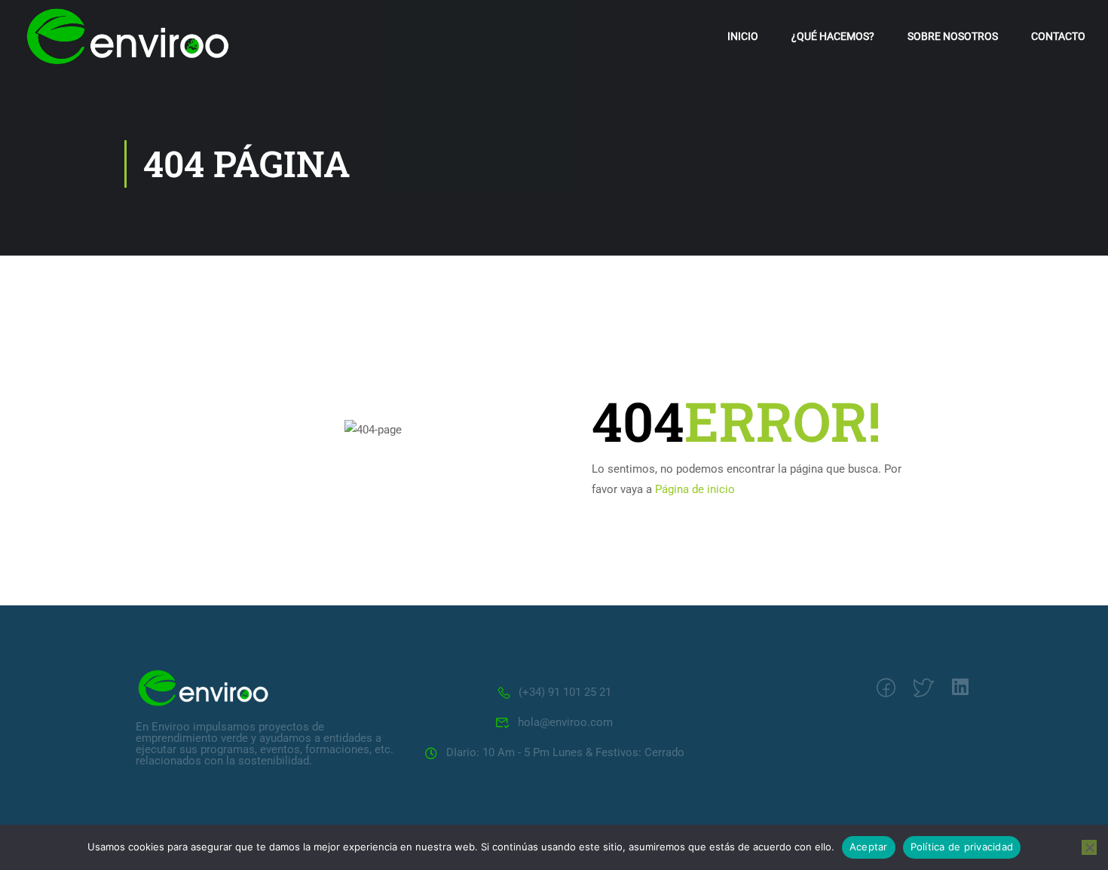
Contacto (1058, 36)
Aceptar (868, 847)
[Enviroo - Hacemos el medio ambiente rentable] (128, 36)
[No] (1089, 847)
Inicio (742, 36)
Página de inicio (695, 489)
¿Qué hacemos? (832, 36)
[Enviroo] (203, 687)
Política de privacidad (962, 847)
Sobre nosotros (953, 36)
